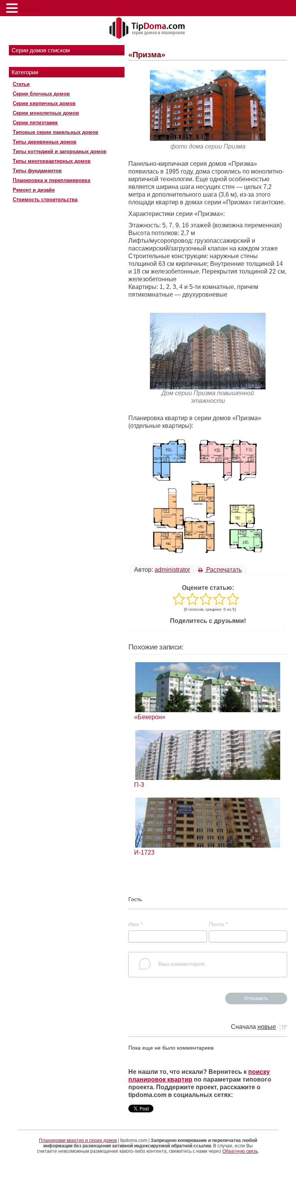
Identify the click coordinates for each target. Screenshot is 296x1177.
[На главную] (148, 28)
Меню (30, 9)
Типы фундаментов (37, 171)
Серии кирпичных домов (44, 103)
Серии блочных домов (41, 94)
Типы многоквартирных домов (52, 161)
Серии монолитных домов (46, 113)
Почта (218, 924)
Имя (135, 924)
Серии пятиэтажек (35, 122)
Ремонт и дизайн (34, 190)
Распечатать (223, 569)
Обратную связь (240, 1151)
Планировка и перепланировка (51, 180)
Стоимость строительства (45, 199)
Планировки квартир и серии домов (78, 1140)
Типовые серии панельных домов (55, 132)
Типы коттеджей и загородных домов (59, 151)
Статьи (21, 84)
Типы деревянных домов (44, 142)
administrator (172, 569)
